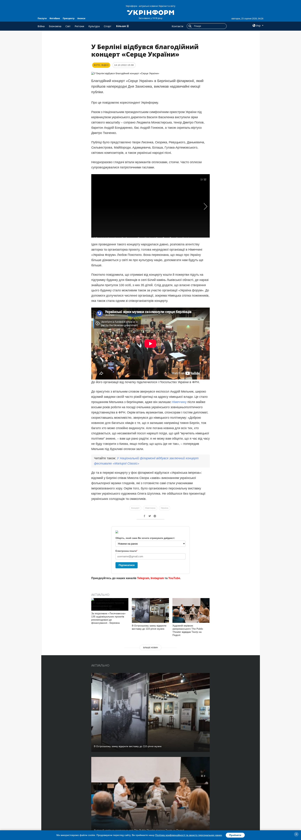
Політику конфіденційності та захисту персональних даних (188, 835)
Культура (94, 26)
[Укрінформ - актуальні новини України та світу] (150, 12)
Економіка (55, 26)
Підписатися (127, 565)
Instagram (157, 578)
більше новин (150, 648)
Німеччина (150, 508)
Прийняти (235, 835)
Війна (41, 26)
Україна (164, 508)
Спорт (107, 26)
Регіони (79, 26)
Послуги (42, 18)
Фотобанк (54, 18)
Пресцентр (69, 18)
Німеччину (179, 402)
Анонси (81, 18)
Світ (68, 26)
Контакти (177, 26)
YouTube (174, 578)
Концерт (135, 508)
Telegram (143, 578)
